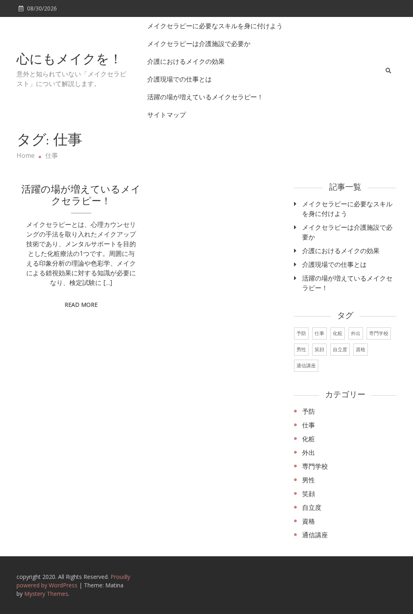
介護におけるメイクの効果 (186, 61)
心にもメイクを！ (69, 60)
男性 (301, 349)
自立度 (340, 349)
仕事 (319, 333)
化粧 (337, 333)
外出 (356, 333)
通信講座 (306, 365)
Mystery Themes (46, 593)
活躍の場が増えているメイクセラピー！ (205, 96)
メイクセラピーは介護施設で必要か (198, 43)
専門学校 (378, 333)
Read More (81, 304)
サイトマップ (166, 114)
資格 (360, 349)
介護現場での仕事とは (179, 79)
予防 (301, 333)
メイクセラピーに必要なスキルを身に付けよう (215, 25)
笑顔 (319, 349)
